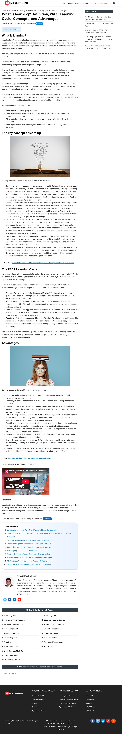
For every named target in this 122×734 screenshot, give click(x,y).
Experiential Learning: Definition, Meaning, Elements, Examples (32, 530)
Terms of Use (90, 710)
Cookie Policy (90, 699)
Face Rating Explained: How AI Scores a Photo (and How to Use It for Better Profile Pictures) (98, 39)
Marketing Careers (12, 660)
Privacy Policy (90, 696)
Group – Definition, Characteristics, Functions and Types (29, 557)
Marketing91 (16, 3)
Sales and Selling (11, 655)
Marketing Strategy (12, 633)
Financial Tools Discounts (14, 624)
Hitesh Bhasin (29, 576)
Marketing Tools (50, 616)
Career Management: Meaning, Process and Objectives (29, 564)
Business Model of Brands (54, 620)
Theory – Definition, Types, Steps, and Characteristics (28, 554)
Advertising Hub (10, 638)
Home (4, 11)
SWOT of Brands (50, 638)
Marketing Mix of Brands (54, 624)
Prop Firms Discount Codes (67, 703)
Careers (10, 11)
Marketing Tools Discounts (14, 620)
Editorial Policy (90, 707)
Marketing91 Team (38, 699)
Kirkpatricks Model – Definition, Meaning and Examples (29, 547)
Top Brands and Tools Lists (67, 707)
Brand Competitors (51, 629)
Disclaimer (89, 703)
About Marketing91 (38, 696)
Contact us (35, 707)
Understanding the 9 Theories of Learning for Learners (29, 544)
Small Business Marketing (14, 651)
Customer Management (53, 642)
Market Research (11, 647)
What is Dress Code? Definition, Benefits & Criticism (27, 561)
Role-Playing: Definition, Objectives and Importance (27, 551)
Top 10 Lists (49, 647)
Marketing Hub (10, 616)
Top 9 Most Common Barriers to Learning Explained (28, 540)
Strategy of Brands (51, 633)
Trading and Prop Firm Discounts (69, 699)
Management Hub (11, 629)
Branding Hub (9, 642)
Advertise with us (38, 711)
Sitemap (34, 703)
